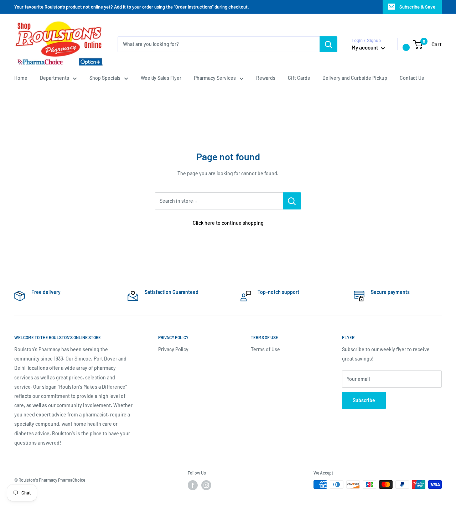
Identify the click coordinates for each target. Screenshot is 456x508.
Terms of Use (265, 349)
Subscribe (364, 400)
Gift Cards (299, 78)
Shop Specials (104, 78)
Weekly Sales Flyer (161, 78)
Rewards (265, 78)
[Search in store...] (292, 200)
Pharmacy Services (215, 78)
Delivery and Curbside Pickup (354, 78)
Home (20, 78)
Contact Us (412, 78)
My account (365, 47)
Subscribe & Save (417, 7)
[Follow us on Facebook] (193, 485)
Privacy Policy (173, 349)
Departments (54, 78)
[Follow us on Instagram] (206, 485)
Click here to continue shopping (228, 223)
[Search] (328, 44)
